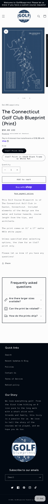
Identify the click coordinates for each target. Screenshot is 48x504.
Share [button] (8, 263)
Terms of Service (14, 379)
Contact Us (10, 373)
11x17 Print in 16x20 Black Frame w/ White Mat (23, 158)
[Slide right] (30, 98)
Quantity (6, 165)
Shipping (5, 133)
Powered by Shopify (32, 499)
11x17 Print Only (14, 151)
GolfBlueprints (20, 499)
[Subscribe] (40, 477)
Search (8, 355)
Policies (9, 367)
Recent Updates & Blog (16, 361)
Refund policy (12, 385)
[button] (3, 16)
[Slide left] (18, 98)
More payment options (24, 193)
